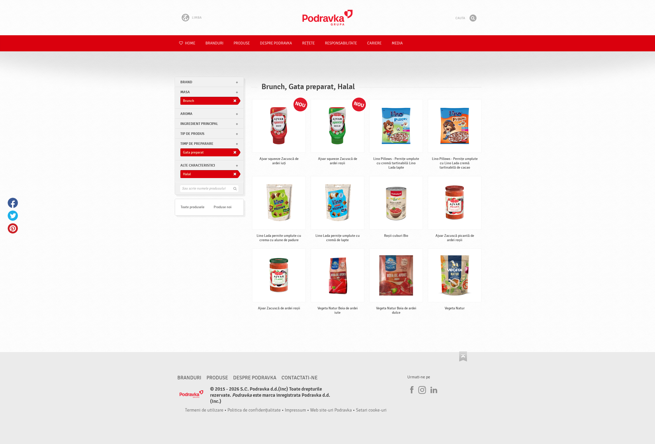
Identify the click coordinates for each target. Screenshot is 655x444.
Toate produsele (192, 207)
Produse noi (223, 207)
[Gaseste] (473, 18)
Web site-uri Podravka (331, 410)
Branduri (214, 43)
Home (189, 43)
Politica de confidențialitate (254, 410)
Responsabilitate (341, 43)
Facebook (13, 203)
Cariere (374, 43)
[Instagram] (422, 389)
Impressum (295, 410)
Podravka (327, 18)
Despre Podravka (276, 43)
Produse (242, 43)
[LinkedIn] (433, 389)
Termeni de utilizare (204, 410)
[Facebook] (411, 389)
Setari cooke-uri (371, 410)
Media (397, 43)
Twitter (13, 216)
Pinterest (13, 228)
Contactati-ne (299, 378)
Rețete (308, 43)
